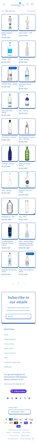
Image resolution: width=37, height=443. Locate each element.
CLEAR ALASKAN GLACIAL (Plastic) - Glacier (8, 243)
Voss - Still (22, 217)
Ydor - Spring (23, 111)
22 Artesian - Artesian (9, 137)
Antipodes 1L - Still (8, 217)
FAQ (5, 358)
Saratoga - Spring (8, 164)
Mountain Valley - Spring (25, 164)
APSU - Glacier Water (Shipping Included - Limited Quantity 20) (26, 243)
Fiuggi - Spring (24, 59)
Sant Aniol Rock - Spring (8, 111)
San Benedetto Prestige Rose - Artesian (27, 138)
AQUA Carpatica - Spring (8, 34)
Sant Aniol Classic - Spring (25, 85)
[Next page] (24, 283)
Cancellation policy (13, 438)
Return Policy (8, 348)
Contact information (25, 438)
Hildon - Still (6, 59)
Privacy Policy (9, 344)
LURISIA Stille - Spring (9, 84)
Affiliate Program (10, 339)
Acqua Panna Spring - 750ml (26, 271)
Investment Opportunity (12, 362)
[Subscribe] (28, 316)
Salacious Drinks (17, 430)
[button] (4, 4)
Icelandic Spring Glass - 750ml (10, 271)
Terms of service (14, 435)
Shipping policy (25, 435)
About (6, 335)
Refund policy (16, 432)
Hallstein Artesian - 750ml (25, 191)
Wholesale (7, 367)
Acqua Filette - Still (25, 33)
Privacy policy (26, 432)
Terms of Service (10, 353)
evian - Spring (6, 190)
